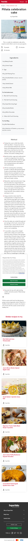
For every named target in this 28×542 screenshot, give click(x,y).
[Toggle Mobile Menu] (26, 1)
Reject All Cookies (14, 280)
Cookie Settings (14, 528)
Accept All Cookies (14, 284)
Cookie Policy (21, 273)
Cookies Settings (14, 277)
